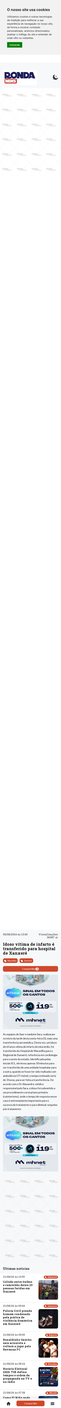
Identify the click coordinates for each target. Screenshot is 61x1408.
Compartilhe (30, 968)
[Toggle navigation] (52, 1404)
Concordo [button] (14, 45)
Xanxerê (28, 960)
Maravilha (11, 960)
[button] (7, 1218)
